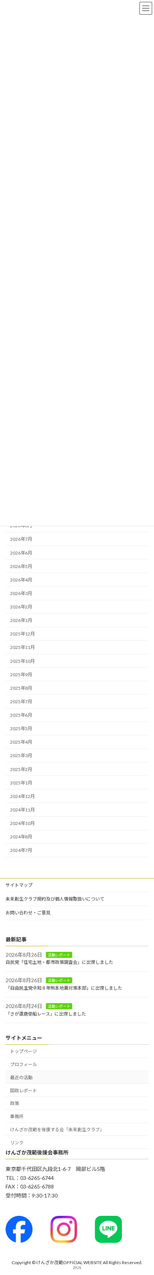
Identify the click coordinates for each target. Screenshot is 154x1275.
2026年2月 (21, 607)
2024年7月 (21, 850)
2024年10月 (22, 823)
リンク (17, 1142)
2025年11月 (22, 647)
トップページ (23, 1051)
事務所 (17, 1116)
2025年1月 (21, 783)
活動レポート (59, 955)
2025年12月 (22, 634)
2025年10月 (22, 661)
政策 (14, 1103)
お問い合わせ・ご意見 (28, 913)
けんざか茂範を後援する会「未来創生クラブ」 (57, 1129)
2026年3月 (21, 593)
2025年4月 (21, 742)
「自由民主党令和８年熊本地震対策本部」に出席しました (64, 988)
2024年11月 (22, 810)
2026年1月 (21, 620)
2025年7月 (21, 701)
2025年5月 (21, 729)
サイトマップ (19, 885)
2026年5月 (21, 566)
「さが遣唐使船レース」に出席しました (46, 1014)
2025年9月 (21, 674)
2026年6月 (21, 553)
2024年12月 (22, 796)
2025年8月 (21, 688)
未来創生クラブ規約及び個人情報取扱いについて (55, 899)
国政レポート (23, 1090)
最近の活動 (21, 1077)
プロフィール (23, 1064)
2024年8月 (21, 837)
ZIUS (77, 1267)
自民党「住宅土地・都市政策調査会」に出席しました (59, 962)
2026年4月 (21, 580)
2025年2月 (21, 769)
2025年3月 (21, 756)
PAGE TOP (143, 1229)
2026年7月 (21, 539)
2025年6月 (21, 715)
